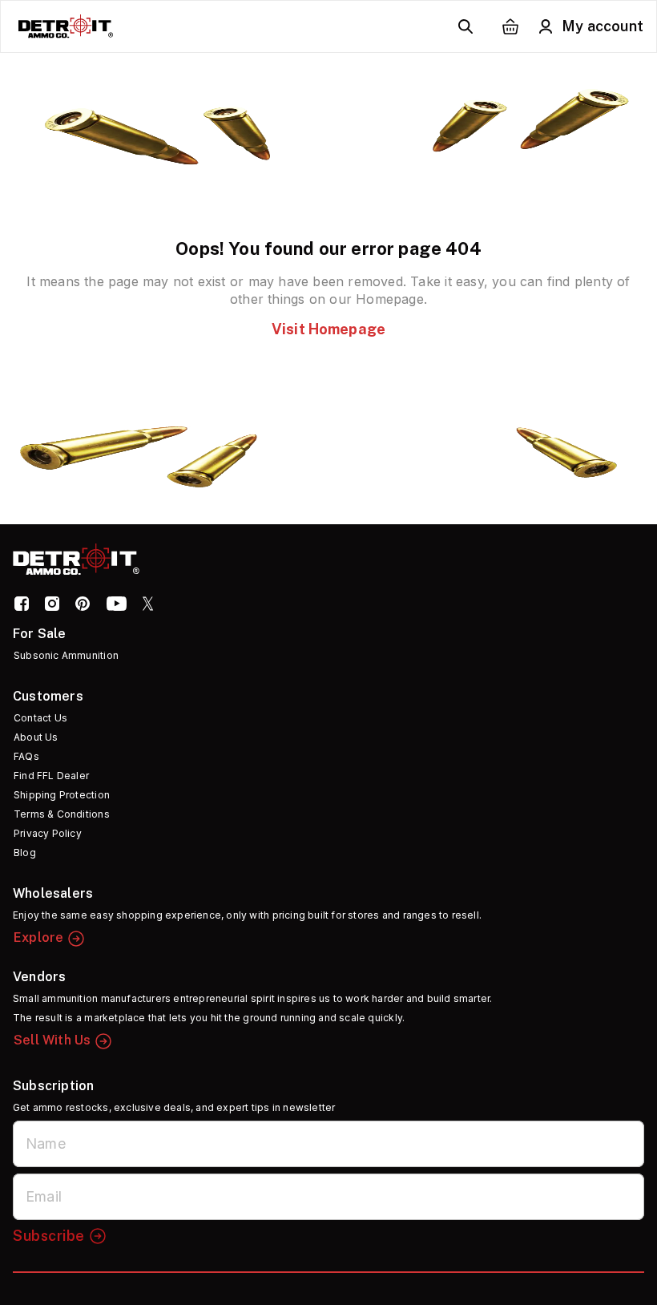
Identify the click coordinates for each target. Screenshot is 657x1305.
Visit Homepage (328, 329)
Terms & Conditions (62, 814)
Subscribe (49, 1235)
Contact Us (40, 718)
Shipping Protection (62, 795)
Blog (25, 852)
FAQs (26, 756)
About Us (36, 737)
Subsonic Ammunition (66, 655)
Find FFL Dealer (51, 776)
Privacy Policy (48, 833)
